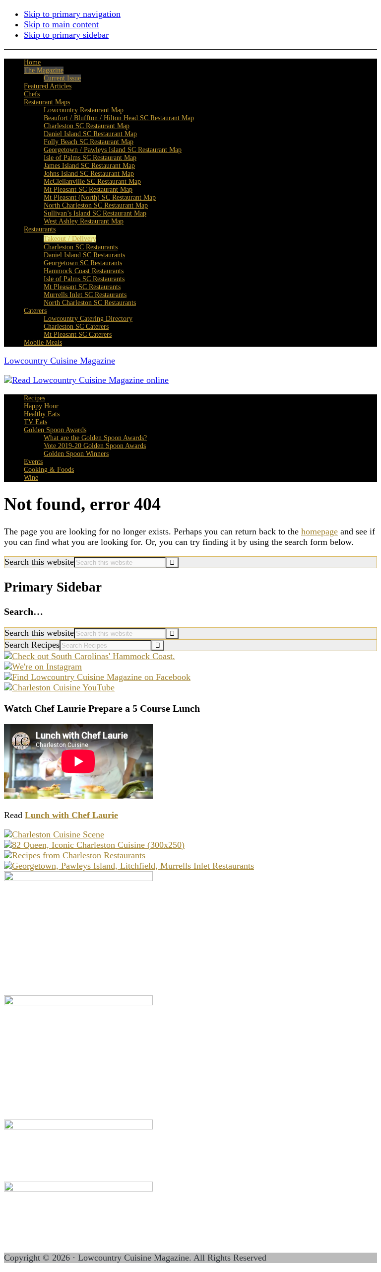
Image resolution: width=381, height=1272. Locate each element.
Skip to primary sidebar (66, 35)
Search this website (39, 562)
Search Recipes (32, 645)
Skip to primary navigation (72, 14)
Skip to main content (61, 24)
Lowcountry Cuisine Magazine (59, 361)
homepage (319, 531)
